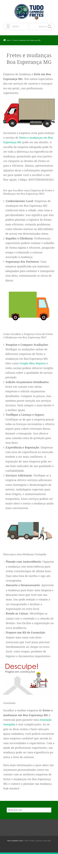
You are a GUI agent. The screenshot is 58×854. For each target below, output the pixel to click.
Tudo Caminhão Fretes (15, 841)
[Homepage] (29, 11)
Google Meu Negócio (33, 363)
